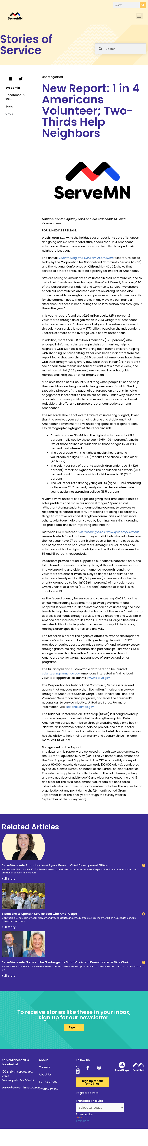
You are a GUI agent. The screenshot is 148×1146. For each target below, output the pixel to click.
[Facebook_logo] (90, 1068)
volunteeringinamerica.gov (61, 673)
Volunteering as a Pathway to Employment (108, 532)
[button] (139, 16)
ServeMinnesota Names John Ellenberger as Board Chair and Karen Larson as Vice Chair (65, 962)
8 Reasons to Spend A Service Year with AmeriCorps (39, 914)
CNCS (9, 113)
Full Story (9, 879)
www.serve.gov (99, 678)
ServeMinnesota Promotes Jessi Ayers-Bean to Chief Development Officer (55, 865)
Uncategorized (52, 77)
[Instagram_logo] (100, 1068)
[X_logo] (79, 1068)
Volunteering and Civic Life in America (85, 258)
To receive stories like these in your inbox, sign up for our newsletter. (74, 1014)
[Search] (143, 5)
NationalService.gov (80, 707)
